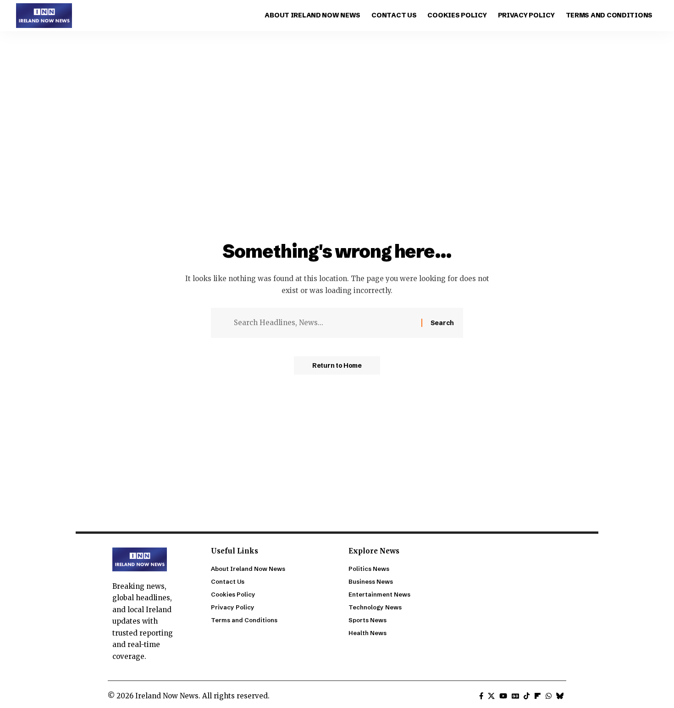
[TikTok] (526, 696)
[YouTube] (503, 696)
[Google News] (515, 696)
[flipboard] (537, 696)
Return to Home (337, 365)
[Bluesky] (560, 696)
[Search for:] (324, 323)
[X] (491, 696)
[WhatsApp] (548, 696)
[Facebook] (481, 696)
